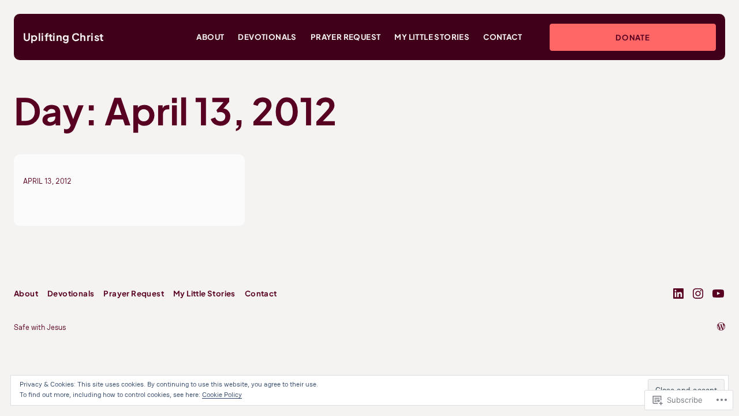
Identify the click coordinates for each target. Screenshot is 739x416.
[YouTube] (718, 293)
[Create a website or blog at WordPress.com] (721, 327)
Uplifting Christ (63, 36)
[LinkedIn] (678, 293)
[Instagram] (698, 293)
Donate (632, 37)
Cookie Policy (222, 394)
